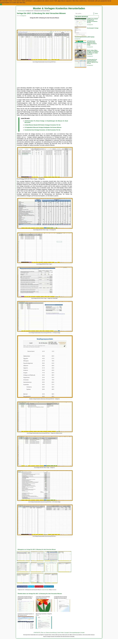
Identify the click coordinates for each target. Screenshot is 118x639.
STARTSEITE (37, 632)
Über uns (43, 632)
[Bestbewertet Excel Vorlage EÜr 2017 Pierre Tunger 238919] (23, 583)
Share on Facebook (22, 586)
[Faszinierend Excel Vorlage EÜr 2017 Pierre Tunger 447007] (37, 561)
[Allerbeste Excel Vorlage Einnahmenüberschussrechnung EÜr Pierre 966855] (50, 583)
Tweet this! (31, 586)
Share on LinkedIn (48, 586)
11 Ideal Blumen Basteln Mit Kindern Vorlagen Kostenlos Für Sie (42, 125)
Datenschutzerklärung (51, 632)
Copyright (66, 632)
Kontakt (82, 632)
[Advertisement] (44, 24)
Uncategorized (23, 10)
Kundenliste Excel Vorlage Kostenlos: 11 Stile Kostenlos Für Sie (42, 130)
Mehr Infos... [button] (23, 2)
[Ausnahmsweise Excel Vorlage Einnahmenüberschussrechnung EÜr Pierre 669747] (37, 583)
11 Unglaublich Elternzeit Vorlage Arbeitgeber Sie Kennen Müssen (42, 127)
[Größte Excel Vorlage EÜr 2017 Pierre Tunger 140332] (64, 561)
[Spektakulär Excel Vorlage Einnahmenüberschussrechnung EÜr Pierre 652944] (23, 561)
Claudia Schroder (45, 589)
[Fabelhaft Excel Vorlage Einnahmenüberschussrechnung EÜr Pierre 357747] (37, 572)
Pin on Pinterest (39, 586)
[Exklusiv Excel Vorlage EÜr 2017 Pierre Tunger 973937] (23, 572)
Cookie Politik (60, 632)
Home (19, 10)
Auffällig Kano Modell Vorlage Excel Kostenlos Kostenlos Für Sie (92, 20)
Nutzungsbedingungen (75, 632)
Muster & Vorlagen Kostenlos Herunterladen (59, 8)
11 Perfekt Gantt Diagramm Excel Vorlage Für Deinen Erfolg (92, 43)
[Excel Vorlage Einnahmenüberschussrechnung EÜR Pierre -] (44, 60)
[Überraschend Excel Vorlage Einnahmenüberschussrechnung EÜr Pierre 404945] (64, 572)
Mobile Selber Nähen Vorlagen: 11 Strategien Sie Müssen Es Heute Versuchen (93, 52)
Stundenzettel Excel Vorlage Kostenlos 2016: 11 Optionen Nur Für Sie (92, 61)
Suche (96, 13)
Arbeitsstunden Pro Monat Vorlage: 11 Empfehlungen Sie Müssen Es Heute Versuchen (25, 598)
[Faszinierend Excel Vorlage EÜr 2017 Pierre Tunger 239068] (50, 561)
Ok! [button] (1, 4)
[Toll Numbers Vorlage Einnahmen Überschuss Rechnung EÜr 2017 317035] (50, 572)
